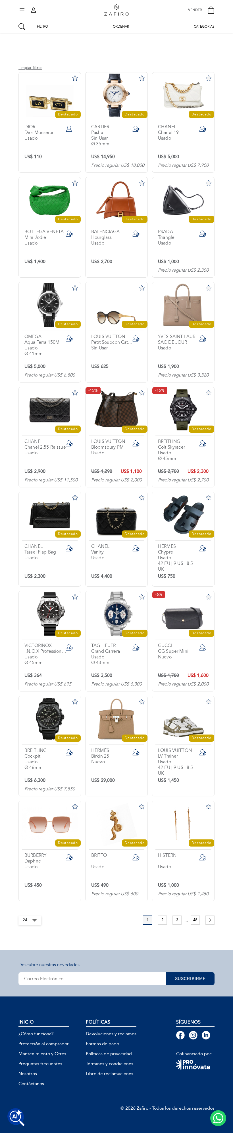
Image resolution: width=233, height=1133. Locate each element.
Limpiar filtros (30, 68)
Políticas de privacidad (109, 1054)
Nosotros (27, 1074)
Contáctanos (31, 1084)
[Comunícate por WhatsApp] (218, 1118)
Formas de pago (102, 1044)
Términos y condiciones (109, 1064)
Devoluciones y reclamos (111, 1034)
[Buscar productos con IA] (16, 1117)
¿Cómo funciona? (36, 1034)
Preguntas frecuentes (40, 1064)
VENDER (195, 10)
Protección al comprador (43, 1044)
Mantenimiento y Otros (42, 1054)
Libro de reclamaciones (109, 1074)
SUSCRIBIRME (190, 978)
